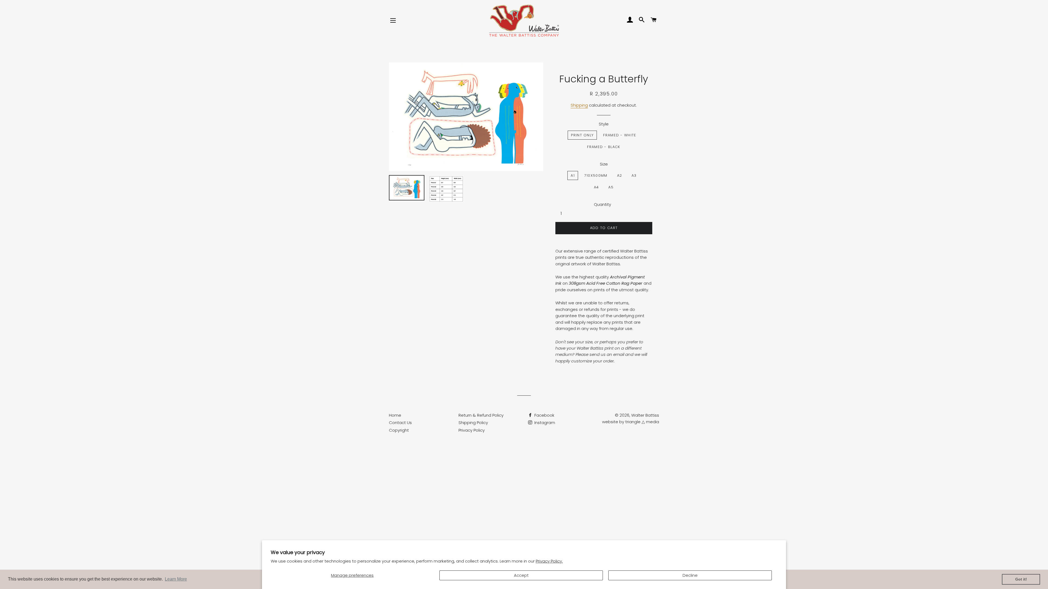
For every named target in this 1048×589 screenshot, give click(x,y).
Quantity (602, 204)
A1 (573, 175)
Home (395, 415)
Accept (521, 575)
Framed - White (619, 135)
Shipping (579, 105)
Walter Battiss (645, 415)
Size (604, 164)
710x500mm (596, 175)
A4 (596, 187)
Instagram (544, 422)
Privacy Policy (471, 430)
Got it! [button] (1021, 579)
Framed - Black (603, 146)
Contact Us (400, 422)
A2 (619, 175)
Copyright (399, 430)
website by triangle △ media (630, 422)
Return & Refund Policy (481, 415)
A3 (634, 175)
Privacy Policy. (549, 561)
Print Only (582, 135)
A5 (611, 187)
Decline (690, 575)
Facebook (543, 415)
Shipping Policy (473, 422)
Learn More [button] (176, 579)
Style (604, 124)
